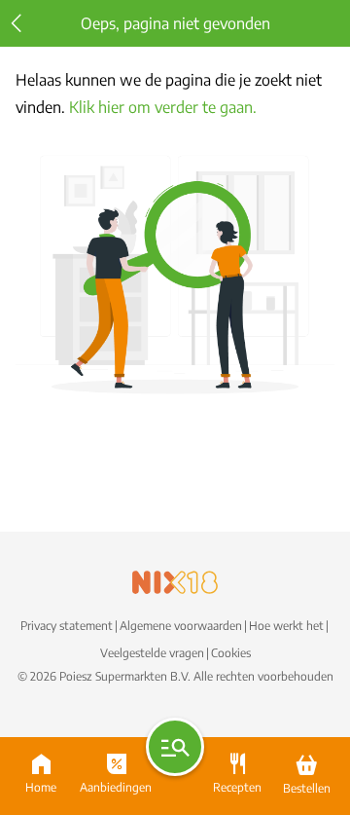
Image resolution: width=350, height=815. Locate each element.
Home (40, 785)
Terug (16, 23)
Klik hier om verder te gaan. (163, 107)
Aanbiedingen (116, 785)
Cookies (231, 653)
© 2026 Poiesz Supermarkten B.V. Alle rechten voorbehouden (175, 676)
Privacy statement (66, 625)
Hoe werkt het (286, 625)
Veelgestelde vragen (152, 653)
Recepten (237, 785)
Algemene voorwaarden (181, 625)
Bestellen (307, 785)
